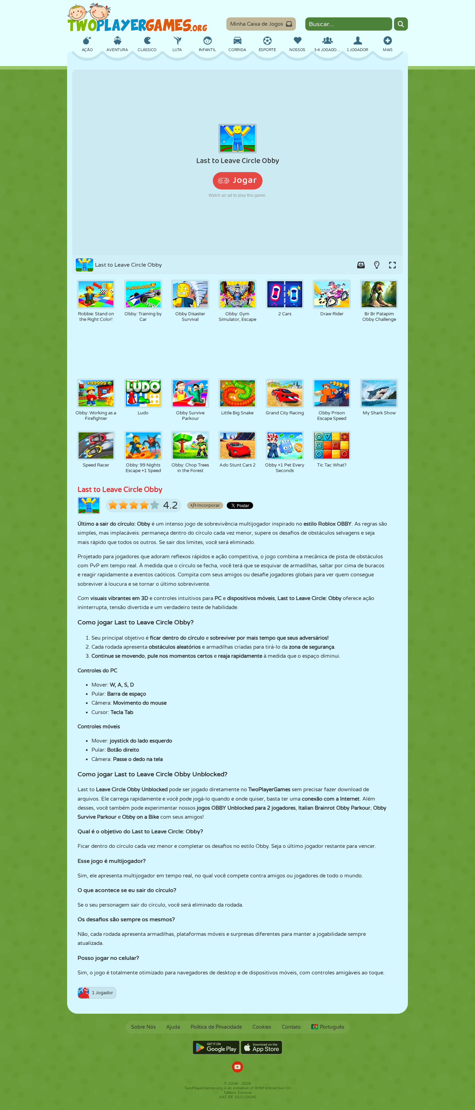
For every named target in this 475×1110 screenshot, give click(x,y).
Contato (291, 1027)
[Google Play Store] (216, 1047)
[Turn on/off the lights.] (377, 265)
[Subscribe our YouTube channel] (237, 1068)
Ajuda (173, 1027)
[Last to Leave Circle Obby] (237, 162)
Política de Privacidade (216, 1027)
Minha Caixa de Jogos (256, 24)
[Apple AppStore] (261, 1047)
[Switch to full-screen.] (392, 265)
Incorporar (208, 505)
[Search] (401, 24)
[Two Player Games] (137, 17)
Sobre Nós (143, 1027)
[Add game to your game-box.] (361, 265)
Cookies (261, 1027)
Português (332, 1027)
